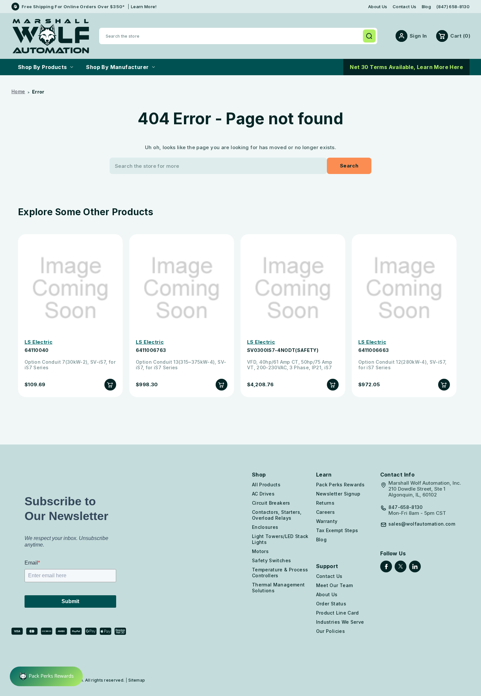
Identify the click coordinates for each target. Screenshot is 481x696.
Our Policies (330, 631)
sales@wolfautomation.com (421, 524)
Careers (325, 512)
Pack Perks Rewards (340, 484)
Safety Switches (271, 560)
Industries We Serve (340, 622)
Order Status (331, 603)
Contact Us (404, 6)
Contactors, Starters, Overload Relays (276, 515)
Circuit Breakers (271, 503)
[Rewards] (46, 676)
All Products (266, 484)
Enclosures (265, 527)
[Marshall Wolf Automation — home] (50, 36)
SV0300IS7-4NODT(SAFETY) (282, 350)
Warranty (327, 521)
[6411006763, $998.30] (181, 288)
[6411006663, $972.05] (404, 288)
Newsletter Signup (338, 493)
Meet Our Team (334, 585)
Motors (260, 551)
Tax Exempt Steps (337, 530)
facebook (386, 566)
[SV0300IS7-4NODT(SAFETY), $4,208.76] (293, 288)
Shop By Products (42, 67)
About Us (377, 6)
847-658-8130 (405, 507)
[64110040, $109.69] (70, 288)
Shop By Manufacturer (117, 67)
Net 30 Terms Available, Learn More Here (406, 67)
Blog (426, 6)
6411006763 (151, 350)
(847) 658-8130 (453, 6)
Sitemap (136, 680)
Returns (325, 503)
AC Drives (263, 493)
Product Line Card (337, 613)
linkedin (415, 566)
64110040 (37, 350)
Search (369, 36)
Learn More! (144, 6)
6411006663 (373, 350)
